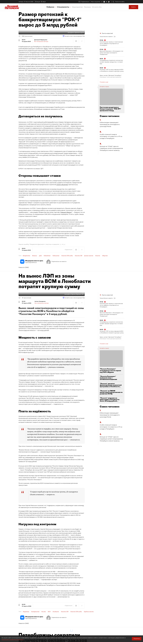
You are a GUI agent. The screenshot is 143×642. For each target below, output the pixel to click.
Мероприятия (77, 7)
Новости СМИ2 (24, 267)
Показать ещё (104, 82)
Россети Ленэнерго (26, 326)
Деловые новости (88, 256)
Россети (43, 612)
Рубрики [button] (51, 7)
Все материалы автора (41, 41)
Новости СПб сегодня (67, 256)
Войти (133, 7)
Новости (97, 256)
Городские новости (89, 612)
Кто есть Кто (96, 7)
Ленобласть (56, 612)
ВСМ (49, 612)
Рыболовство (56, 256)
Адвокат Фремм (66, 212)
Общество (105, 256)
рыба (40, 256)
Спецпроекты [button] (63, 7)
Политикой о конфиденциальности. (13, 639)
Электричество (35, 612)
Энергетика (26, 612)
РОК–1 (46, 48)
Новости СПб (78, 256)
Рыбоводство (47, 256)
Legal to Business (62, 184)
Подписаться (85, 1)
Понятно (137, 638)
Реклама (87, 7)
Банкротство (26, 256)
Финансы (34, 256)
